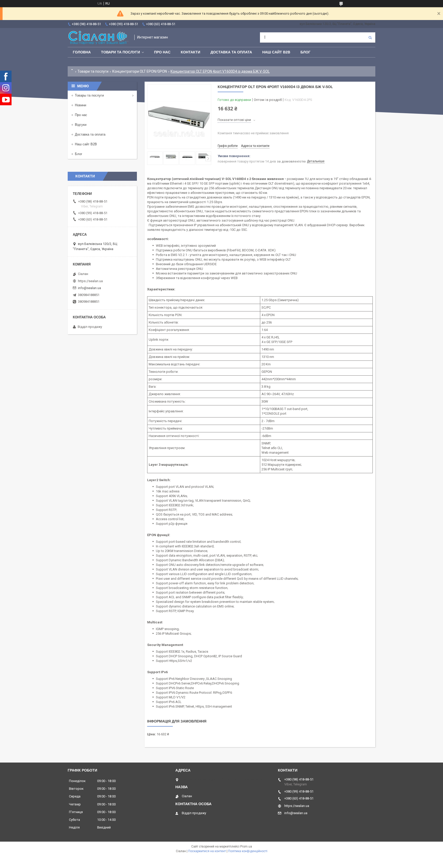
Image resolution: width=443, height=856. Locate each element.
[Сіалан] (98, 37)
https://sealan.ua (90, 281)
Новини (80, 105)
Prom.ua (246, 846)
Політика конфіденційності (247, 851)
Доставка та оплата (231, 52)
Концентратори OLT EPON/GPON (139, 71)
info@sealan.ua (89, 288)
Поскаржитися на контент (207, 851)
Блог (305, 52)
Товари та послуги (120, 52)
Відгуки (80, 125)
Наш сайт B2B (276, 52)
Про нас (162, 52)
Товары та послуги (89, 95)
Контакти (190, 52)
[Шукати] (370, 37)
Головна (82, 52)
